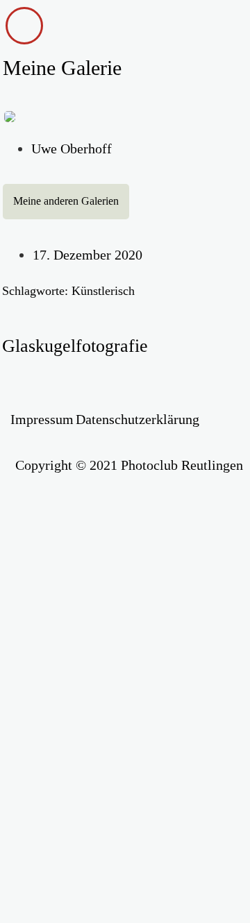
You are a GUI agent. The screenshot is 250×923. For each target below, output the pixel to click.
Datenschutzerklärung (137, 419)
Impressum (42, 419)
